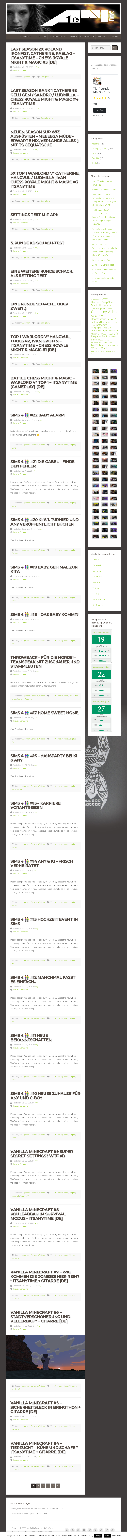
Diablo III (96, 305)
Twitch (75, 696)
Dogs (104, 305)
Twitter (96, 588)
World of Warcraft (24, 699)
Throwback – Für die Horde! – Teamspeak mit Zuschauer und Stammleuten (44, 662)
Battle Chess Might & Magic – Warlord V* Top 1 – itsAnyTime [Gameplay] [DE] (43, 382)
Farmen (109, 309)
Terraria (101, 342)
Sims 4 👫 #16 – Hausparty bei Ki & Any (43, 758)
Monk (93, 334)
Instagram (101, 324)
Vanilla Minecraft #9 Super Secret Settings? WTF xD (41, 1153)
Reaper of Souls (99, 336)
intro (109, 325)
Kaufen (100, 110)
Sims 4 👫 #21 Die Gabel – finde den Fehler (42, 463)
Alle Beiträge (26, 36)
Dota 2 (109, 306)
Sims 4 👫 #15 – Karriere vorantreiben (35, 805)
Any (37, 67)
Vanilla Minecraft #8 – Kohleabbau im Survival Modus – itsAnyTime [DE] (37, 1214)
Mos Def (99, 334)
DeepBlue (107, 302)
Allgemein (113, 36)
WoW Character (106, 351)
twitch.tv (96, 345)
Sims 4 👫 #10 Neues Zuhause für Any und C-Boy (45, 1095)
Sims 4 (14, 448)
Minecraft (15, 1196)
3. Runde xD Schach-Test (37, 243)
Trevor (110, 342)
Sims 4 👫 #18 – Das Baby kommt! (44, 614)
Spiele (72, 36)
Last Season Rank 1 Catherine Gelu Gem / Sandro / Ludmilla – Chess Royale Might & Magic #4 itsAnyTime (44, 97)
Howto (95, 153)
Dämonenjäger (98, 308)
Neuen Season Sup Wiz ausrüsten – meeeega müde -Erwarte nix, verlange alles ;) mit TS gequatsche (44, 138)
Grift (93, 316)
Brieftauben (98, 605)
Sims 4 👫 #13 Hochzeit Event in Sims (44, 921)
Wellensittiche (99, 599)
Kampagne (96, 327)
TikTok (96, 594)
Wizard (97, 348)
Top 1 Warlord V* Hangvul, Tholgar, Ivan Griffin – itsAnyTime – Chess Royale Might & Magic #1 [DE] (40, 343)
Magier (104, 330)
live (70, 696)
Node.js (104, 334)
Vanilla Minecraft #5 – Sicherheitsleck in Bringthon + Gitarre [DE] (45, 1407)
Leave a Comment (20, 70)
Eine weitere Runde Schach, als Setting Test (41, 273)
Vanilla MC (24, 1196)
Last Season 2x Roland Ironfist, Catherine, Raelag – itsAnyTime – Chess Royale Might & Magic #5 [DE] (42, 56)
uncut (14, 699)
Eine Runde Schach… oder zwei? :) (39, 306)
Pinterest (97, 565)
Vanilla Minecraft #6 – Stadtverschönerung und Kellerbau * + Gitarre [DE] (40, 1316)
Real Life (101, 36)
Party (14, 789)
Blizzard (96, 302)
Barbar (105, 299)
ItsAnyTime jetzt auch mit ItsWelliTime (28, 1509)
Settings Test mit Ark (34, 214)
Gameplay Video (47, 77)
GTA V (99, 316)
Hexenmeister (107, 322)
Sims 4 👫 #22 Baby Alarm (37, 415)
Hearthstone (98, 319)
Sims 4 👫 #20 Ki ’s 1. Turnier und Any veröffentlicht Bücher (44, 521)
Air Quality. (104, 632)
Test (105, 342)
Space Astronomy (105, 340)
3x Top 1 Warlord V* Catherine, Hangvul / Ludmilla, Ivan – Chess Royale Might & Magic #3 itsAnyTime (44, 180)
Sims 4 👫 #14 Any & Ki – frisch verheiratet (41, 863)
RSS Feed (48, 1531)
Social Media (86, 36)
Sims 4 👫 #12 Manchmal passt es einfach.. (42, 979)
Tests (94, 163)
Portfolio (41, 36)
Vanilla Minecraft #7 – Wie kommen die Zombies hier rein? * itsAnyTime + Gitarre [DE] (44, 1276)
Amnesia (94, 299)
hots (115, 322)
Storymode (94, 342)
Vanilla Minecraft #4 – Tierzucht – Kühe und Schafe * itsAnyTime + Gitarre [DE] (44, 1447)
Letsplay (72, 445)
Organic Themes (36, 1531)
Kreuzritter (106, 327)
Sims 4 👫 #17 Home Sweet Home (44, 712)
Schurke (112, 336)
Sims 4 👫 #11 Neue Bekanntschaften (31, 1037)
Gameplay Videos (57, 36)
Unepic (108, 345)
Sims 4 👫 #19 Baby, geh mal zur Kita (44, 569)
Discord (96, 582)
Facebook (97, 577)
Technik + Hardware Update (104, 190)
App (99, 299)
